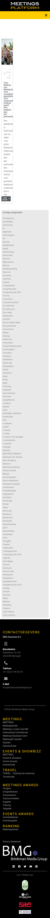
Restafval (7, 514)
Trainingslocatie (10, 551)
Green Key (7, 363)
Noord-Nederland (10, 480)
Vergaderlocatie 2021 (12, 585)
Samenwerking (9, 524)
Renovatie (7, 511)
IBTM (5, 380)
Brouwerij (7, 275)
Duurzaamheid (9, 326)
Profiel (5, 504)
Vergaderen (8, 578)
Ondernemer (8, 487)
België (5, 248)
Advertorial (7, 225)
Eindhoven (7, 339)
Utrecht (6, 564)
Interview (7, 396)
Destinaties (8, 316)
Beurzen (6, 258)
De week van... (9, 309)
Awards (6, 242)
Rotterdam (7, 521)
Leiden (6, 427)
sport (5, 527)
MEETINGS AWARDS (12, 453)
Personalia (7, 501)
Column (6, 282)
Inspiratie (7, 390)
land (5, 420)
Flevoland (7, 353)
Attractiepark (8, 235)
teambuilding (8, 531)
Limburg (6, 430)
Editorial (6, 336)
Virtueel (6, 591)
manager (7, 447)
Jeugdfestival (9, 400)
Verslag (6, 588)
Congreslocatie (9, 289)
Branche (6, 272)
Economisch (8, 329)
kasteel (6, 406)
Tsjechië (6, 558)
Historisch (7, 373)
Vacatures (7, 568)
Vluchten (7, 595)
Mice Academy (9, 460)
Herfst (5, 369)
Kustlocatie (8, 417)
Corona (6, 295)
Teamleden (8, 534)
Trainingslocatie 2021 (12, 554)
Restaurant (8, 517)
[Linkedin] (13, 866)
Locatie (6, 433)
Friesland (7, 356)
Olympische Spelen (11, 484)
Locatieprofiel (9, 440)
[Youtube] (30, 866)
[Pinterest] (36, 866)
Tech (5, 538)
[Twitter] (25, 866)
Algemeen (7, 232)
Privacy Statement (12, 841)
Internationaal (9, 393)
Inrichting (7, 386)
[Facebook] (19, 866)
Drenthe (6, 319)
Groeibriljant (8, 366)
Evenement (8, 343)
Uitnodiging (8, 561)
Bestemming (8, 252)
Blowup (6, 265)
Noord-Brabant (9, 477)
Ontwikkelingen (9, 490)
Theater (6, 544)
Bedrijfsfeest (8, 245)
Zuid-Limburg (9, 615)
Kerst (5, 410)
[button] (46, 15)
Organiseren (8, 494)
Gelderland (7, 359)
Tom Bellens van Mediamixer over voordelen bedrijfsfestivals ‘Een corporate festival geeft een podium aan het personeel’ (12, 100)
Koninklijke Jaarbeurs (12, 413)
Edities (6, 332)
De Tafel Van (8, 306)
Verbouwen (8, 575)
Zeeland (6, 608)
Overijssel (7, 497)
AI (4, 228)
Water (5, 598)
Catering (6, 279)
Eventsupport (9, 349)
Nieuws (6, 474)
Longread (7, 443)
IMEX (5, 383)
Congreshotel (9, 285)
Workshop (7, 605)
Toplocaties (8, 548)
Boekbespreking (10, 269)
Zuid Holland (8, 612)
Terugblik (7, 541)
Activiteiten (8, 221)
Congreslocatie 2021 (12, 292)
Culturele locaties (10, 302)
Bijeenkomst (8, 262)
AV (4, 238)
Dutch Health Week (11, 322)
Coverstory (8, 299)
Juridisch (7, 403)
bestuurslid (7, 255)
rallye (5, 507)
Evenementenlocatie (12, 346)
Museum (6, 464)
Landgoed (7, 423)
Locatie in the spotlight (13, 437)
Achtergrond (8, 218)
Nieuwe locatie (9, 470)
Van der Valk (8, 571)
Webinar (6, 601)
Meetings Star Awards (12, 457)
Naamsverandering (11, 467)
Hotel (5, 376)
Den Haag (7, 312)
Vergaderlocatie (10, 581)
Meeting (6, 450)
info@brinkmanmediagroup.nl (17, 687)
